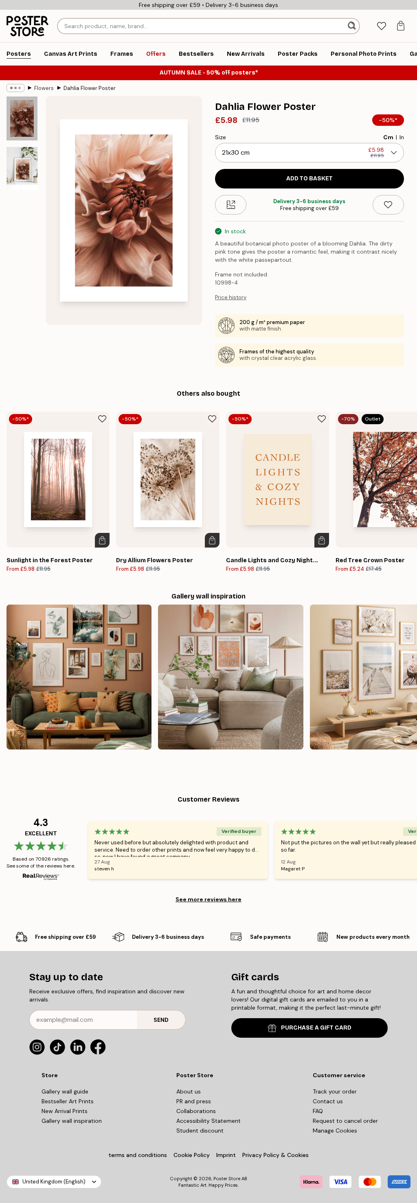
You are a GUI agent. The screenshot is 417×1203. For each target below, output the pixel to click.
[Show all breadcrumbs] (15, 88)
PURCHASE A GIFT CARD (316, 1027)
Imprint (226, 1155)
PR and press (193, 1101)
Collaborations (196, 1111)
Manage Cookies (335, 1130)
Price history (230, 297)
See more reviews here (208, 899)
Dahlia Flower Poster (90, 88)
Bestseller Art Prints (68, 1101)
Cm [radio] (388, 137)
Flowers (44, 88)
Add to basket (309, 178)
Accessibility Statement (208, 1120)
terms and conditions (137, 1155)
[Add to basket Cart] (102, 540)
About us (188, 1091)
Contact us (328, 1101)
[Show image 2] (22, 168)
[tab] (381, 26)
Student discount (200, 1130)
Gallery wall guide (65, 1091)
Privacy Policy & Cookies (275, 1155)
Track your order (335, 1091)
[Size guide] (230, 205)
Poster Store (226, 1178)
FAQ (318, 1111)
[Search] (352, 26)
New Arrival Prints (65, 1111)
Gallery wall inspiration (72, 1120)
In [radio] (401, 137)
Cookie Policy (191, 1155)
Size (220, 137)
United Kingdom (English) (54, 1181)
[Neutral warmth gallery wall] (230, 677)
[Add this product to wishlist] (388, 205)
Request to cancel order (345, 1120)
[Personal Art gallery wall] (79, 677)
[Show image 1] (22, 118)
